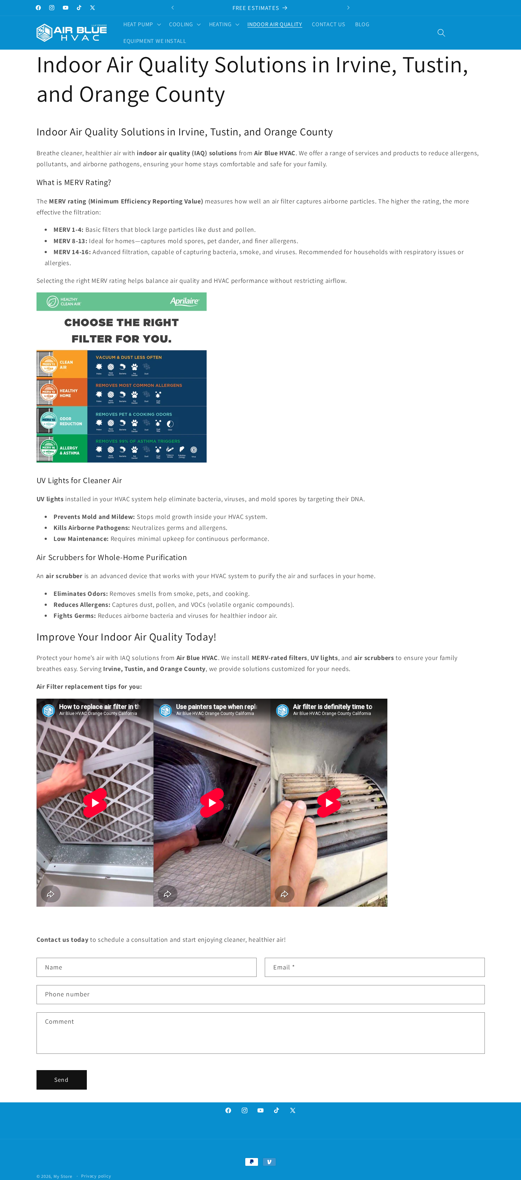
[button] (141, 24)
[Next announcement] (348, 8)
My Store (63, 1176)
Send (61, 1079)
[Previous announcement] (172, 8)
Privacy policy (96, 1176)
